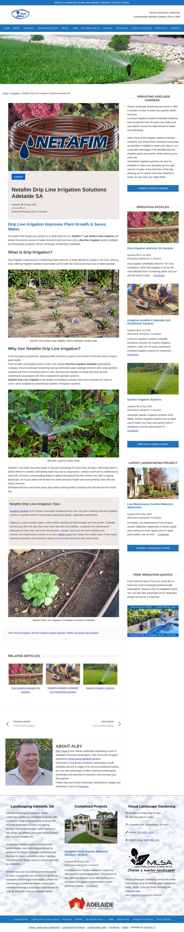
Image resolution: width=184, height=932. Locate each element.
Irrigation (18, 176)
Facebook (83, 786)
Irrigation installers (19, 511)
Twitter (112, 782)
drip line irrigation (22, 633)
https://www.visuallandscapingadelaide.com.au (25, 16)
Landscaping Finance (73, 927)
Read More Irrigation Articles (153, 444)
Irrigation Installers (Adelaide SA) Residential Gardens (63, 690)
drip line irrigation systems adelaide (48, 633)
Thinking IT (149, 927)
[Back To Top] (174, 927)
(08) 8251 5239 (145, 832)
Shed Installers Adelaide (103, 725)
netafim (69, 633)
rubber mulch (65, 534)
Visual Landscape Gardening (44, 927)
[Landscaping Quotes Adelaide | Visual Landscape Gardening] (153, 636)
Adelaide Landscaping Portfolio (153, 548)
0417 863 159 (151, 840)
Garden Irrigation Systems (100, 688)
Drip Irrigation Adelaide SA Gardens (25, 690)
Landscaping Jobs (97, 927)
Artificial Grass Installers (24, 725)
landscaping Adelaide (79, 759)
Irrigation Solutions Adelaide (153, 188)
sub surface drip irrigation (86, 633)
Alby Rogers (62, 751)
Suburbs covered (139, 895)
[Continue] (159, 275)
